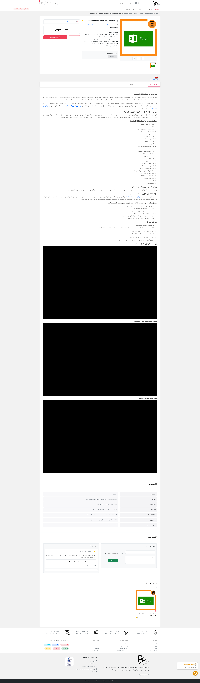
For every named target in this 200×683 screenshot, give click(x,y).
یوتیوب (55, 648)
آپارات (47, 648)
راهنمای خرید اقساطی (153, 79)
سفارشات (97, 646)
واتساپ (64, 648)
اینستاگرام (64, 644)
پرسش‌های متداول (124, 648)
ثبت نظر (113, 560)
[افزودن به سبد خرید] (155, 611)
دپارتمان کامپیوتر (68, 22)
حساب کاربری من (95, 644)
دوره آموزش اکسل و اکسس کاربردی (73, 106)
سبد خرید (97, 648)
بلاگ (156, 644)
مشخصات (142, 84)
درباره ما (155, 646)
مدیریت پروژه (112, 56)
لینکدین (55, 644)
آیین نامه (126, 644)
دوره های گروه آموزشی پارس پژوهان (135, 197)
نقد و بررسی (132, 84)
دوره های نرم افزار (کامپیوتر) (90, 25)
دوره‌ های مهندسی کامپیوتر (104, 25)
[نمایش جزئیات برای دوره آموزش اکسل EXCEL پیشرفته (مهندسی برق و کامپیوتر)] (146, 600)
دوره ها (157, 9)
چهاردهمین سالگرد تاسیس (151, 650)
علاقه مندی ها (95, 650)
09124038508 (92, 664)
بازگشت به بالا (143, 676)
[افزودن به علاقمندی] (137, 611)
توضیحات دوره (153, 84)
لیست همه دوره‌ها (124, 646)
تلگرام (46, 644)
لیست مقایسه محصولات (122, 650)
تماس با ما (154, 648)
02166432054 (92, 661)
